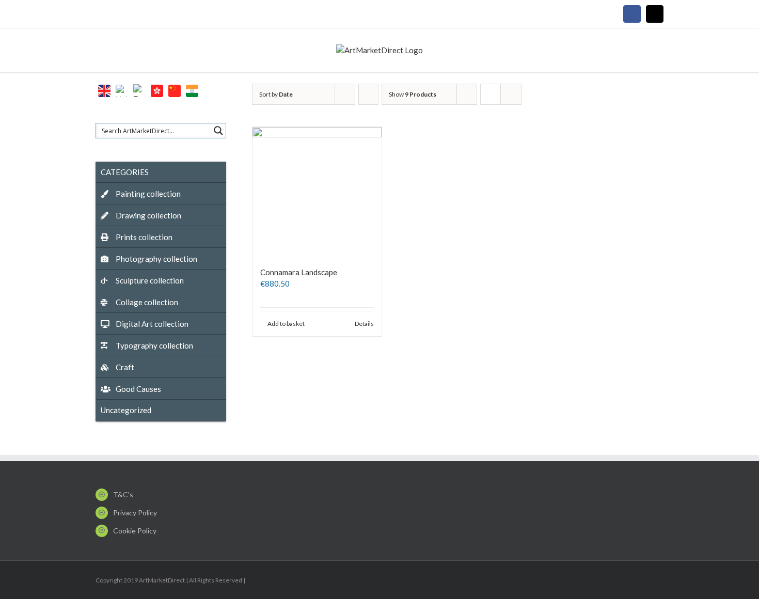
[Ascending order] (368, 94)
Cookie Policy (134, 530)
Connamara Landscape (298, 272)
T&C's (123, 494)
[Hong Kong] (157, 89)
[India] (192, 89)
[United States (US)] (122, 89)
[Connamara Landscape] (317, 191)
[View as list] (511, 94)
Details (364, 323)
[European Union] (139, 89)
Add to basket (286, 323)
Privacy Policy (135, 512)
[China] (174, 89)
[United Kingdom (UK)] (104, 89)
